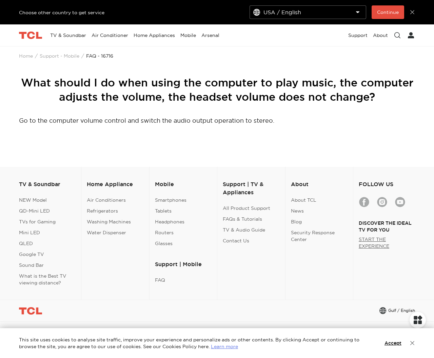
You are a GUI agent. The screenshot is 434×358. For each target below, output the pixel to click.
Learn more (224, 346)
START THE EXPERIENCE (374, 242)
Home (26, 56)
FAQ (160, 280)
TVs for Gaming (37, 222)
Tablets (163, 211)
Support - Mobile (59, 56)
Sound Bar (31, 265)
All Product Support (246, 208)
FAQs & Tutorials (242, 219)
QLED (26, 243)
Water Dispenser (106, 233)
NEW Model (33, 200)
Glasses (164, 243)
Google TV (31, 254)
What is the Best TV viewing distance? (42, 279)
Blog (296, 222)
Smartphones (170, 200)
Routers (164, 233)
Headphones (169, 222)
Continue (388, 12)
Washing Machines (109, 222)
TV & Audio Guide (244, 230)
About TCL (303, 200)
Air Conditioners (106, 200)
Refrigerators (102, 211)
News (297, 211)
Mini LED (29, 233)
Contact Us (236, 241)
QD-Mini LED (34, 211)
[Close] (412, 343)
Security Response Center (313, 236)
